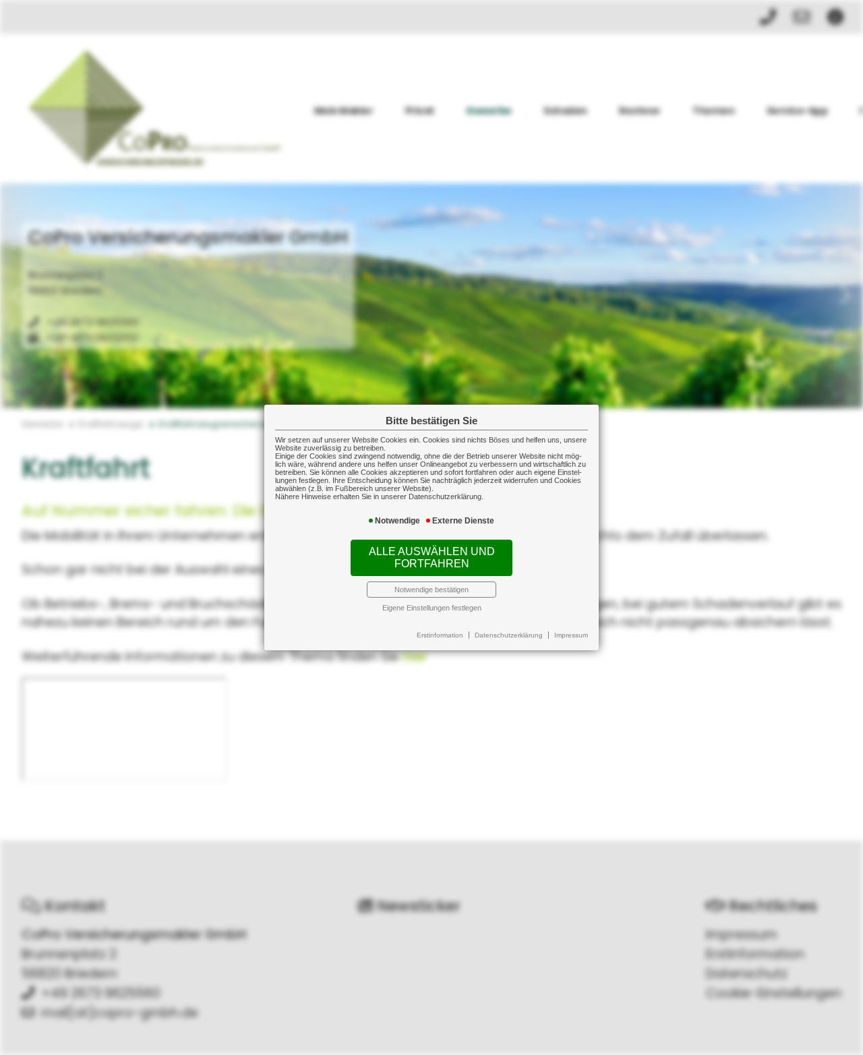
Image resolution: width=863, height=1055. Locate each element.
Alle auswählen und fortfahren (432, 557)
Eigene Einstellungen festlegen (431, 608)
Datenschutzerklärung (509, 635)
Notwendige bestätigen (431, 590)
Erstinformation (440, 635)
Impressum (571, 635)
